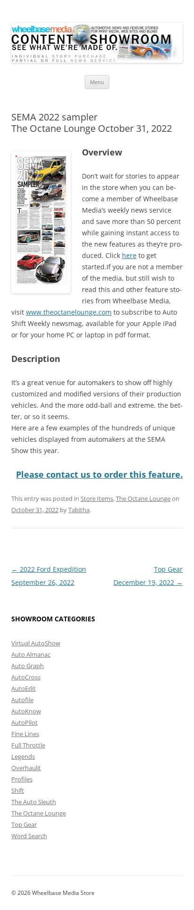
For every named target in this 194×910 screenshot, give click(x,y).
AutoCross (25, 677)
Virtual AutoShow (35, 643)
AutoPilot (24, 722)
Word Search (29, 836)
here (129, 255)
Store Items (97, 498)
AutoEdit (23, 688)
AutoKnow (26, 711)
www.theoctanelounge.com (69, 312)
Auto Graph (27, 665)
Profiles (21, 779)
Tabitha (78, 510)
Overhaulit (26, 768)
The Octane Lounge (143, 498)
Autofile (22, 699)
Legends (23, 756)
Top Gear (24, 824)
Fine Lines (25, 734)
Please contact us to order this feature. (99, 474)
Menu (97, 82)
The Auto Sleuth (33, 802)
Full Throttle (28, 745)
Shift (17, 790)
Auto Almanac (30, 654)
